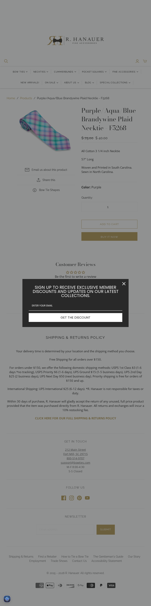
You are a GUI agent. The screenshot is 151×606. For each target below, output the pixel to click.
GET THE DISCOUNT (75, 317)
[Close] (124, 283)
